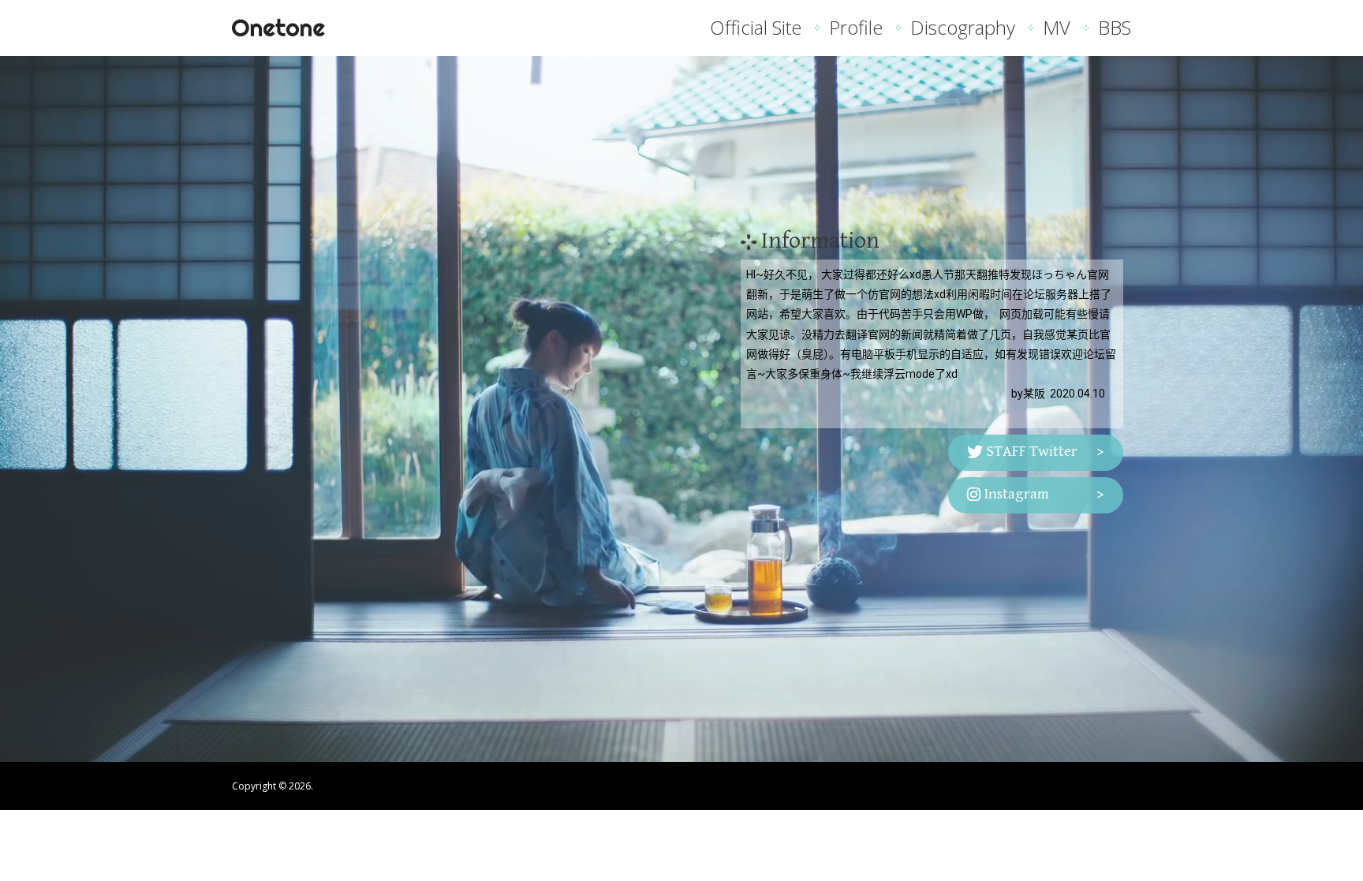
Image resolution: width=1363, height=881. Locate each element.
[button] (1035, 453)
